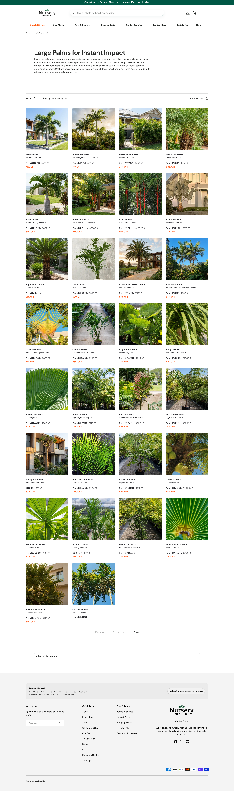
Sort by (46, 98)
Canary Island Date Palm (132, 286)
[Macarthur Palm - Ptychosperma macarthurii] (140, 519)
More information (47, 656)
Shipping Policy (124, 722)
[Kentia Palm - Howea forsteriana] (93, 259)
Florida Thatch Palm (176, 546)
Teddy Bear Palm (175, 416)
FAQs (84, 749)
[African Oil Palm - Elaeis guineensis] (93, 519)
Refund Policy (123, 717)
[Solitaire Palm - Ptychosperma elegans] (93, 389)
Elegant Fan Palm (128, 351)
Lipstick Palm (128, 221)
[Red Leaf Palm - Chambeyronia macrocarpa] (140, 389)
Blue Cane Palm (127, 481)
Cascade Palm (83, 351)
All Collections (89, 738)
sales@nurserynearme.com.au (186, 691)
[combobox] (117, 13)
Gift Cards (87, 733)
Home (28, 33)
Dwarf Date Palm (174, 156)
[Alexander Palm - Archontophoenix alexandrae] (93, 129)
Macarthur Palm (130, 546)
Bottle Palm (36, 221)
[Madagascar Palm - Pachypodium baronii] (47, 454)
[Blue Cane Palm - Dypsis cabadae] (140, 454)
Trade (85, 722)
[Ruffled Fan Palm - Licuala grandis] (47, 389)
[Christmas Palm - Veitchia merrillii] (93, 584)
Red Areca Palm (83, 221)
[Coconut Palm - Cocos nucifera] (187, 454)
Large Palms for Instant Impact (44, 33)
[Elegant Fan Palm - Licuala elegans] (140, 324)
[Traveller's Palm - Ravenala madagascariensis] (47, 324)
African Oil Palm (80, 546)
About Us (87, 711)
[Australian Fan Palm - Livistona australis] (93, 454)
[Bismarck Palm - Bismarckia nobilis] (187, 194)
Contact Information (127, 733)
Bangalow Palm (181, 286)
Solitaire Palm (82, 416)
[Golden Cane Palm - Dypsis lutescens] (140, 129)
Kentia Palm (80, 286)
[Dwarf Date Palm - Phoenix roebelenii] (187, 129)
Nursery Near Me (38, 781)
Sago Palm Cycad (35, 286)
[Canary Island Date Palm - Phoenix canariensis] (140, 259)
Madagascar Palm (35, 481)
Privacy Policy (124, 727)
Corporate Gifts (90, 727)
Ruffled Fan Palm (34, 416)
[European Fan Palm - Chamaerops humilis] (47, 584)
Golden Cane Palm (128, 156)
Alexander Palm (85, 156)
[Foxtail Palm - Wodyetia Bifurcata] (47, 129)
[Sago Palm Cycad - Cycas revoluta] (47, 259)
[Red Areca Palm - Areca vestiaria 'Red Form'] (93, 194)
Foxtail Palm (34, 156)
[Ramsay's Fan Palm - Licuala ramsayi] (47, 519)
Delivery (86, 744)
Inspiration (87, 717)
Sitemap (86, 760)
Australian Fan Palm (82, 481)
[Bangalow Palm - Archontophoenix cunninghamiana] (187, 259)
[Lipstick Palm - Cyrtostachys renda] (140, 194)
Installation (182, 25)
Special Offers (37, 25)
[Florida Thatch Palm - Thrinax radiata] (187, 519)
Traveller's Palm (38, 351)
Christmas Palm (80, 611)
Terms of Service (125, 711)
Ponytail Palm (176, 351)
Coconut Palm (173, 481)
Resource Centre (90, 755)
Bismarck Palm (174, 221)
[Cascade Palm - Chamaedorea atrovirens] (93, 324)
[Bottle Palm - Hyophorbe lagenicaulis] (47, 194)
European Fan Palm (36, 611)
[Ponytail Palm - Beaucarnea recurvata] (187, 324)
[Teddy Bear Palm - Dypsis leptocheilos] (187, 389)
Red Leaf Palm (131, 416)
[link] (97, 632)
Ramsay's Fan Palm (35, 546)
